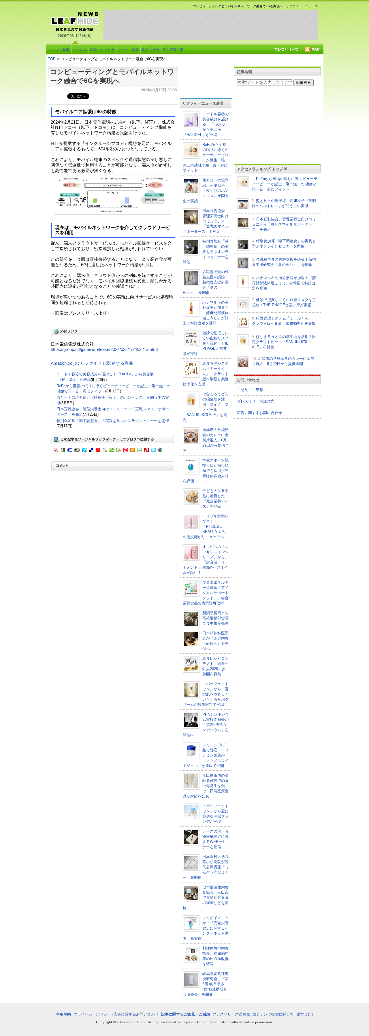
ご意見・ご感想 (250, 389)
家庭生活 (176, 50)
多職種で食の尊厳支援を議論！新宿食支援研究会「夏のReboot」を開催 (206, 282)
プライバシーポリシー (92, 1014)
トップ (54, 50)
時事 (66, 50)
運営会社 (303, 1014)
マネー (123, 50)
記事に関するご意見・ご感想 (185, 1014)
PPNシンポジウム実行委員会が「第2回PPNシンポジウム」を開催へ (206, 724)
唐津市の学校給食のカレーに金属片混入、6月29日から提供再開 (206, 440)
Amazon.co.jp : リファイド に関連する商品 (92, 363)
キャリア (107, 50)
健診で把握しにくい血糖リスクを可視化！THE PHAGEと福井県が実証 (206, 343)
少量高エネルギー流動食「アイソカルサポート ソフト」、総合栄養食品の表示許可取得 (206, 592)
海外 (145, 50)
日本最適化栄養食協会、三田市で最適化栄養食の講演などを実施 (206, 897)
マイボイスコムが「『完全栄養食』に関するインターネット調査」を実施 (206, 928)
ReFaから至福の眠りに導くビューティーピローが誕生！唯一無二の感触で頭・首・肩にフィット (284, 184)
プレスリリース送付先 (255, 401)
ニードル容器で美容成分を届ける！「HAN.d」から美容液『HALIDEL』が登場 (206, 124)
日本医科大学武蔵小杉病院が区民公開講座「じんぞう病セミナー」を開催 (206, 867)
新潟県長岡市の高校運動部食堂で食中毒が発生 (215, 618)
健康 (135, 50)
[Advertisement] (210, 25)
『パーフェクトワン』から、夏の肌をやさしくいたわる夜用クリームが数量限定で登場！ (206, 694)
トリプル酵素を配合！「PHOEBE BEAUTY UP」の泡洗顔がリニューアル (206, 526)
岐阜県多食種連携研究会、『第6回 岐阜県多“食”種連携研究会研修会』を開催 (206, 984)
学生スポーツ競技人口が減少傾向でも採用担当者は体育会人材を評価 (206, 470)
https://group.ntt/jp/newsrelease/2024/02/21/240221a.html (104, 349)
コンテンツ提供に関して (273, 1014)
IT (164, 50)
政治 (93, 50)
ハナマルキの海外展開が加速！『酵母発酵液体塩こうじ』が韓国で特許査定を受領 (206, 312)
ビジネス (80, 50)
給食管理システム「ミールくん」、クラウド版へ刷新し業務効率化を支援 (206, 373)
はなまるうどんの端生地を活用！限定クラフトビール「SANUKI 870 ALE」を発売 (284, 341)
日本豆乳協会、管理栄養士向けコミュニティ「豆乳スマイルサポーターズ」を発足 (206, 221)
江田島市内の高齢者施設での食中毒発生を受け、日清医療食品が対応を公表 (206, 785)
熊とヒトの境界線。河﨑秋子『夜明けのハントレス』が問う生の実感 (206, 190)
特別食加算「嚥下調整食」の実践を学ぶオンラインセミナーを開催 (113, 421)
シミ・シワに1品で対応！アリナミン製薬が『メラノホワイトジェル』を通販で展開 (206, 755)
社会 (156, 50)
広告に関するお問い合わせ (259, 413)
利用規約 (63, 1014)
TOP (52, 59)
